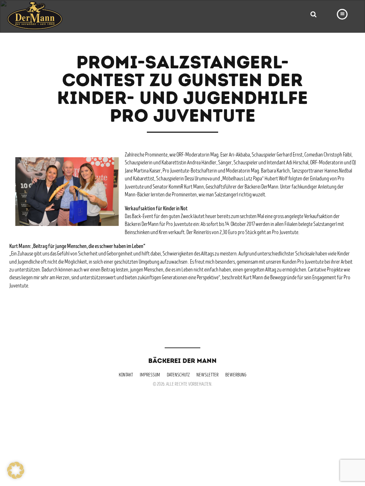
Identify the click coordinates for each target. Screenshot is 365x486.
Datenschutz (178, 375)
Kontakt (126, 375)
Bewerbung (235, 375)
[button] (15, 470)
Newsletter (207, 375)
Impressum (150, 375)
